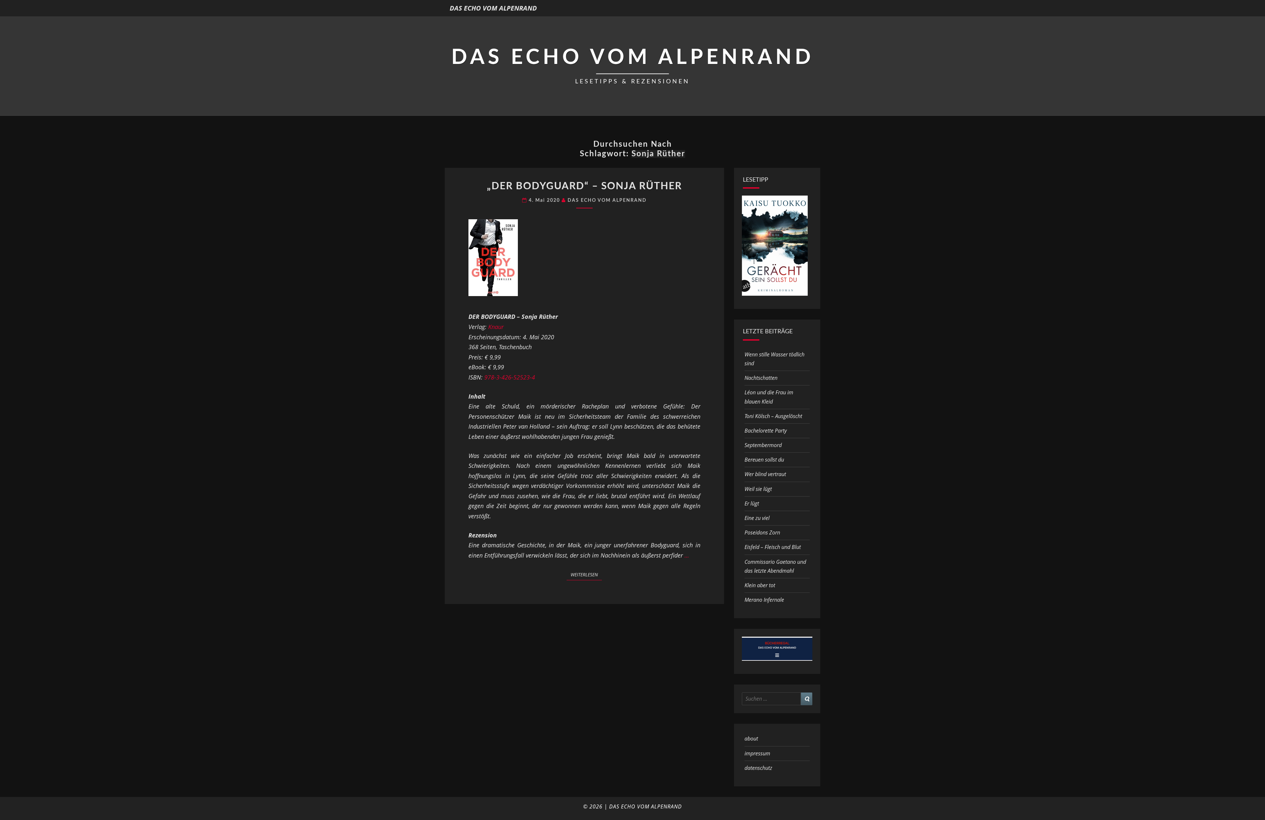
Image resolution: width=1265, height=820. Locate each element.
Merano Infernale (764, 599)
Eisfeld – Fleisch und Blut (773, 547)
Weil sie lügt (758, 489)
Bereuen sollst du (764, 459)
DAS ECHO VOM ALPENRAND (493, 8)
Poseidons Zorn (762, 532)
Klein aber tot (760, 585)
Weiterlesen (586, 574)
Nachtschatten (761, 377)
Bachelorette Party (766, 430)
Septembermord (763, 445)
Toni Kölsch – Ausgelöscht (773, 416)
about (751, 738)
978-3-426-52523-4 (509, 377)
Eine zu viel (757, 518)
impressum (757, 753)
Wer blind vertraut (765, 474)
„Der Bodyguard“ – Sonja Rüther (584, 186)
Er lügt (752, 503)
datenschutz (758, 768)
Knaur (496, 327)
